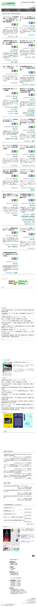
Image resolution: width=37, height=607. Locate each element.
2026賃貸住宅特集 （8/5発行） (17, 589)
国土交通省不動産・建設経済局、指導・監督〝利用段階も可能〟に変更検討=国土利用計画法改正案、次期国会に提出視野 (17, 335)
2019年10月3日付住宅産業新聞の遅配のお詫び (14, 520)
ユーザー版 (23, 457)
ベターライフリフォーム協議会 (11, 107)
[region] (18, 298)
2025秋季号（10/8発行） (16, 585)
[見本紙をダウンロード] (11, 551)
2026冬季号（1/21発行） (16, 584)
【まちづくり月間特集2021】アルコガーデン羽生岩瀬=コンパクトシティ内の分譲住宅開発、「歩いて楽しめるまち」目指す (18, 466)
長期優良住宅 (14, 246)
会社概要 (18, 10)
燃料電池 (32, 189)
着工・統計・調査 (13, 51)
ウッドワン (7, 244)
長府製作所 (15, 215)
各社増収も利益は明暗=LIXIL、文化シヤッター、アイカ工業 (13, 317)
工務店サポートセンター (29, 223)
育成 (33, 57)
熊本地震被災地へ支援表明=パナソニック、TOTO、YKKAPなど (13, 329)
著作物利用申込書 (14, 574)
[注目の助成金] (13, 284)
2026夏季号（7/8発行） (15, 581)
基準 (16, 36)
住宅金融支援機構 (30, 110)
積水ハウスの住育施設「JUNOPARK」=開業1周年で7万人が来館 (14, 319)
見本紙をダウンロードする (27, 541)
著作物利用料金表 (14, 573)
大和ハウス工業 (27, 221)
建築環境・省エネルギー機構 (28, 113)
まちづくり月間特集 (26, 463)
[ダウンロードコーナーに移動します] (7, 375)
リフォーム (15, 60)
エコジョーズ (24, 187)
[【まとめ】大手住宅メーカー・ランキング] (23, 284)
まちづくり (32, 84)
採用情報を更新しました (9, 507)
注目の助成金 (28, 488)
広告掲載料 (12, 568)
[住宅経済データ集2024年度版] (8, 428)
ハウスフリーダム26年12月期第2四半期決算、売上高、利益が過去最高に (16, 321)
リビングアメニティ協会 (12, 111)
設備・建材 (32, 25)
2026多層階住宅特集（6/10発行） (18, 590)
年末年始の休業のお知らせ (10, 514)
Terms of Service (31, 603)
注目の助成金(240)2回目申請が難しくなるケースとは (16, 485)
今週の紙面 (18, 9)
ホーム (7, 9)
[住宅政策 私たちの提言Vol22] (18, 428)
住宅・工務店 (14, 126)
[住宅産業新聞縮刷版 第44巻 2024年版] (28, 428)
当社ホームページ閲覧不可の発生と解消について (15, 517)
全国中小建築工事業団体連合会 (28, 219)
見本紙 (11, 569)
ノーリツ (8, 213)
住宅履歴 (32, 214)
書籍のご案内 (7, 10)
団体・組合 (15, 27)
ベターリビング (11, 36)
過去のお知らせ (30, 524)
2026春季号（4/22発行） (16, 583)
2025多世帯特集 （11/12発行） (17, 593)
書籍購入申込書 (13, 564)
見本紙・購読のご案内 (29, 9)
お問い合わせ (29, 10)
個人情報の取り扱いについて (31, 599)
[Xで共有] (15, 24)
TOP (33, 555)
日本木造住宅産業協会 (30, 115)
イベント (32, 48)
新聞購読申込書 (13, 563)
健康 (12, 62)
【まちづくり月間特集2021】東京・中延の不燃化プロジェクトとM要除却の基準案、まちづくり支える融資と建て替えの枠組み (18, 460)
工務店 (16, 113)
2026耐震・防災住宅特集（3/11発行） (19, 592)
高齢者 (16, 62)
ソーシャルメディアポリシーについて (30, 600)
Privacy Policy (25, 603)
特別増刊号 (28, 457)
